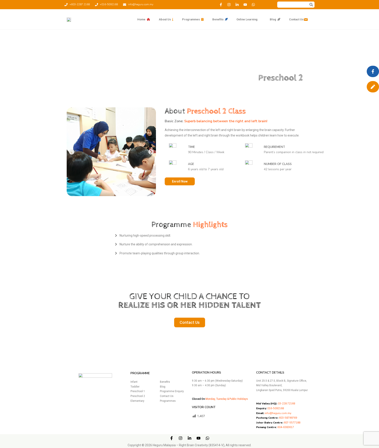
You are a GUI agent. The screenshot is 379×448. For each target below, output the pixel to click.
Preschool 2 (138, 396)
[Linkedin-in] (237, 4)
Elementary (137, 400)
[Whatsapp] (253, 4)
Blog (162, 386)
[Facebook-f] (220, 4)
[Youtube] (245, 4)
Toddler (135, 386)
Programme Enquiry (172, 391)
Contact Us (166, 396)
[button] (71, 151)
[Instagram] (228, 4)
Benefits (165, 381)
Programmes (168, 400)
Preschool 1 (138, 391)
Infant (134, 381)
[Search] (311, 5)
